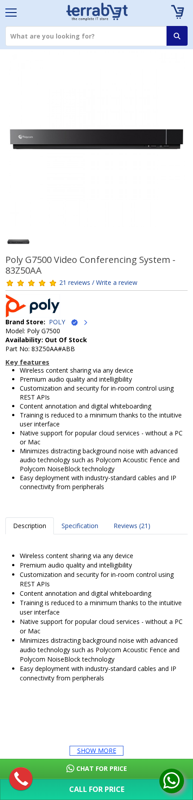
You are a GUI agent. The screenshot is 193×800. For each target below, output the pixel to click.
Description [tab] (29, 525)
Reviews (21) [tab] (132, 525)
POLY (59, 322)
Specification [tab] (79, 525)
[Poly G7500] (96, 142)
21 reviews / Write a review (98, 282)
